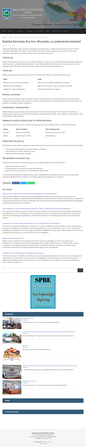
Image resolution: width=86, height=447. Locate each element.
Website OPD (56, 31)
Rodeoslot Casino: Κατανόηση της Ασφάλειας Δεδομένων (23, 253)
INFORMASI (29, 31)
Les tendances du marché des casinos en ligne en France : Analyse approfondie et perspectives (36, 208)
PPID (47, 31)
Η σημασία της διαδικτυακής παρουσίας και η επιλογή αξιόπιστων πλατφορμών (31, 223)
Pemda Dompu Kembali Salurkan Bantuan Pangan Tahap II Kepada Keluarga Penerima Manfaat (49, 331)
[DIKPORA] (12, 354)
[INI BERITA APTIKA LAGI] (12, 387)
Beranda (5, 37)
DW (46, 443)
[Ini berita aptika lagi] (12, 323)
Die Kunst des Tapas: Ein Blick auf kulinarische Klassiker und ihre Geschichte (30, 194)
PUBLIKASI (39, 31)
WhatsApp (31, 183)
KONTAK (65, 31)
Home (4, 31)
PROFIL (11, 31)
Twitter (24, 183)
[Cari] (80, 270)
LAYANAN (19, 31)
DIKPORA (25, 345)
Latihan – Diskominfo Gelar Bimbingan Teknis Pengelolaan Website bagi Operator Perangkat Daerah (50, 365)
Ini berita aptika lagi (28, 318)
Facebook (16, 183)
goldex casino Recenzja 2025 (13, 238)
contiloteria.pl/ (57, 132)
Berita (10, 37)
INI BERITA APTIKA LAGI (29, 381)
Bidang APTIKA (48, 441)
